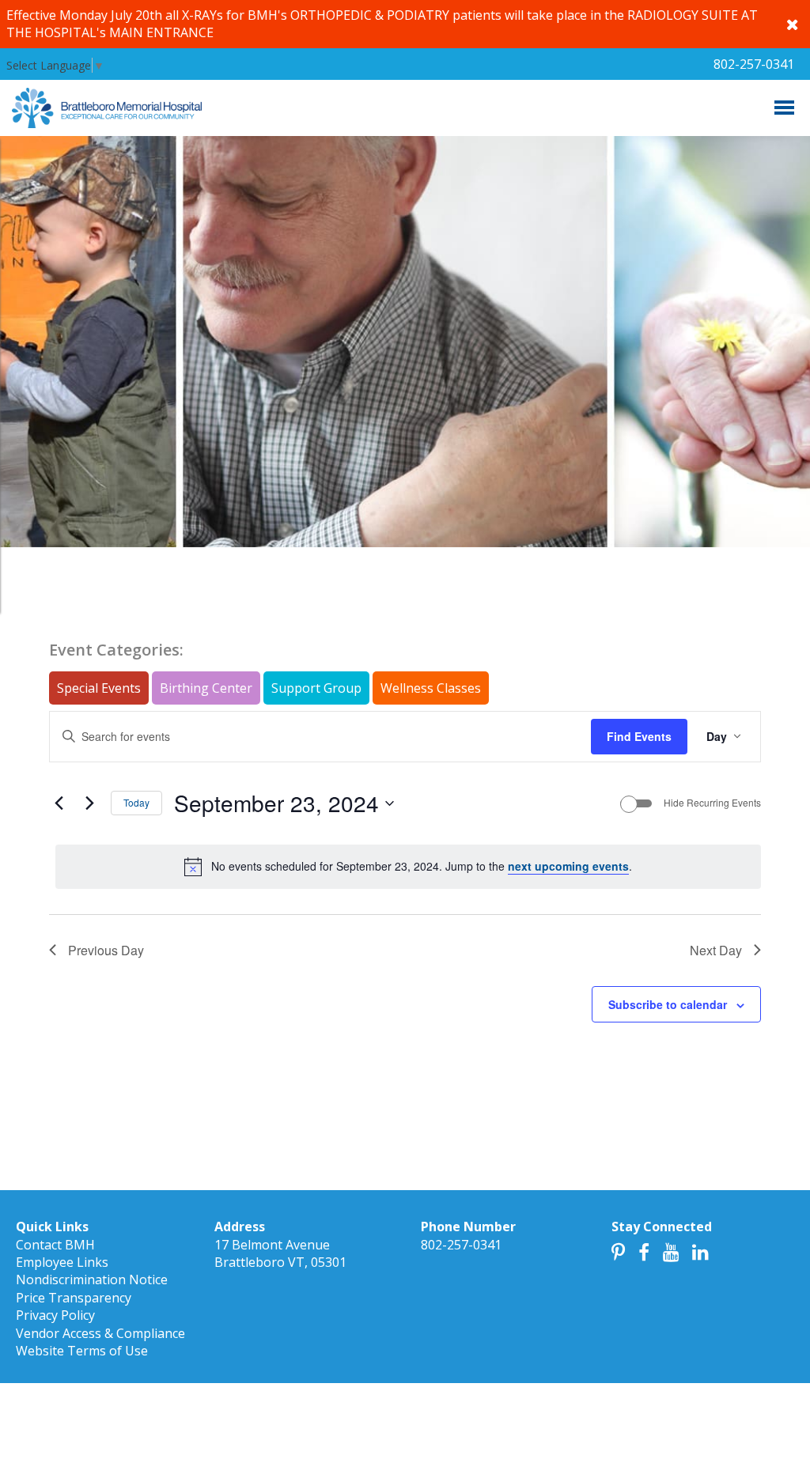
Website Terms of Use (82, 1350)
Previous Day (106, 950)
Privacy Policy (55, 1315)
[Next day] (89, 803)
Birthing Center (206, 688)
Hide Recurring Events (712, 802)
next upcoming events (568, 866)
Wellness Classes (430, 688)
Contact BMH (55, 1244)
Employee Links (62, 1262)
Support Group (316, 688)
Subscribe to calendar (667, 1004)
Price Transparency (73, 1297)
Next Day (716, 950)
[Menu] (784, 107)
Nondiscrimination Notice (92, 1279)
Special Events (99, 688)
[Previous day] (58, 803)
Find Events (639, 736)
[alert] (408, 867)
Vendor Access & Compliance (100, 1333)
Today (136, 802)
